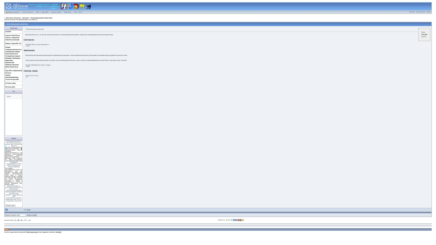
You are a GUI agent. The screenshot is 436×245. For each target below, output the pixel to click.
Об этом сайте (10, 87)
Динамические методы (32, 75)
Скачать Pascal (27, 12)
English (423, 36)
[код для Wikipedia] (21, 220)
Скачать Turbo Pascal (12, 35)
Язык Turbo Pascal (11, 54)
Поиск (429, 11)
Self (27, 77)
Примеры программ (12, 65)
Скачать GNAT (56, 12)
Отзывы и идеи (10, 83)
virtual (28, 209)
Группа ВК (14, 43)
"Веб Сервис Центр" (32, 232)
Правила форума (13, 12)
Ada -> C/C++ (78, 12)
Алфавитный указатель (13, 49)
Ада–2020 (45, 12)
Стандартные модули (12, 56)
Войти (9, 96)
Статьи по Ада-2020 (12, 79)
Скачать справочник (12, 37)
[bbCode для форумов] (15, 220)
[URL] (29, 220)
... (14, 184)
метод (36, 35)
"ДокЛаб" (59, 232)
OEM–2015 (67, 12)
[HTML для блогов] (18, 220)
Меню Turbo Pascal (11, 67)
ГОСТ (25, 220)
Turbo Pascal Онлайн (12, 40)
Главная (8, 31)
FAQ (37, 12)
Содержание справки (12, 52)
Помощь (412, 11)
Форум (7, 43)
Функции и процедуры (12, 58)
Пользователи (420, 11)
